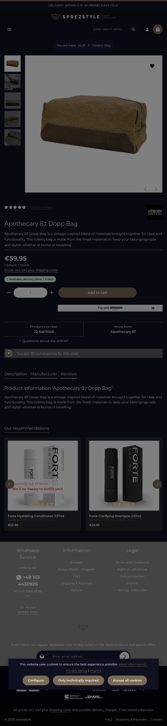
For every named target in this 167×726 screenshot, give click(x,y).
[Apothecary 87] (155, 212)
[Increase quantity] (52, 292)
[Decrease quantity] (9, 292)
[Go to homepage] (83, 16)
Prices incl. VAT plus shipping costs (31, 270)
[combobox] (109, 29)
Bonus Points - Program (76, 569)
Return (76, 590)
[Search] (133, 29)
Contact (76, 562)
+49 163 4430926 (29, 580)
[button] (110, 310)
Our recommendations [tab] (26, 428)
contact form (27, 612)
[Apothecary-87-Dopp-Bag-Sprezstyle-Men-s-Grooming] (93, 124)
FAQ (76, 576)
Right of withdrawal (132, 569)
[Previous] (145, 189)
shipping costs (60, 710)
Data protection (132, 576)
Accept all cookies (127, 680)
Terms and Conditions (132, 562)
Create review (41, 207)
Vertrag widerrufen (132, 590)
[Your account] (147, 29)
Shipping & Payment (76, 583)
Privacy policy (76, 671)
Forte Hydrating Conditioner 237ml (36, 516)
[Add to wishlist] (152, 66)
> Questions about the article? (43, 341)
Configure (36, 680)
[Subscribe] (124, 656)
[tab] (15, 374)
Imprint (132, 583)
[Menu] (9, 29)
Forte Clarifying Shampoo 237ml (115, 516)
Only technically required (78, 680)
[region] (83, 125)
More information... (133, 664)
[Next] (155, 189)
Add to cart (97, 293)
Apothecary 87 (123, 332)
